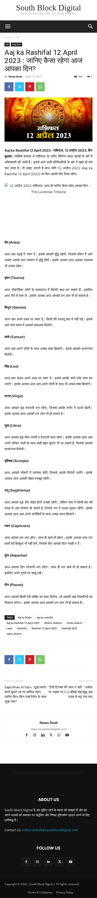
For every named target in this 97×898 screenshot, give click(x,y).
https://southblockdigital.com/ (48, 729)
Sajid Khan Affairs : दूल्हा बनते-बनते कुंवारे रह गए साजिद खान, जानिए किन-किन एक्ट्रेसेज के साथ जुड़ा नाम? (26, 694)
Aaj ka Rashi (25, 617)
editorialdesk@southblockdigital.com (50, 830)
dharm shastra (53, 622)
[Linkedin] (45, 735)
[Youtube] (69, 735)
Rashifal (22, 628)
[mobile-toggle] (7, 26)
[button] (90, 26)
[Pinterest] (29, 86)
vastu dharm (14, 633)
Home (8, 37)
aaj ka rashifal (45, 617)
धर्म (17, 37)
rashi (9, 628)
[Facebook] (9, 86)
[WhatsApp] (40, 86)
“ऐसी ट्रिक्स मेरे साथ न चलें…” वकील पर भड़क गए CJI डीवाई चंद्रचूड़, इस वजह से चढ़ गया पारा (70, 692)
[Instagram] (37, 735)
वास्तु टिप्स (16, 44)
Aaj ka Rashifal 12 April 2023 (23, 622)
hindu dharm (74, 622)
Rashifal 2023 (69, 628)
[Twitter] (19, 86)
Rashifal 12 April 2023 (44, 628)
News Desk (15, 76)
